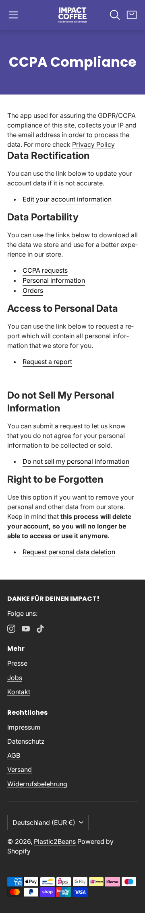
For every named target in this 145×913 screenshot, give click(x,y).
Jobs (14, 678)
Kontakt (18, 692)
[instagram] (11, 629)
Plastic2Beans (55, 841)
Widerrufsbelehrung (37, 784)
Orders (33, 290)
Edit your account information (67, 199)
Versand (19, 769)
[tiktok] (40, 629)
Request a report (47, 362)
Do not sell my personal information (76, 461)
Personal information (54, 280)
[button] (13, 15)
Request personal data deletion (69, 552)
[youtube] (26, 629)
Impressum (23, 727)
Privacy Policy (93, 144)
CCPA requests (45, 270)
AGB (13, 755)
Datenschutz (26, 741)
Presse (17, 663)
